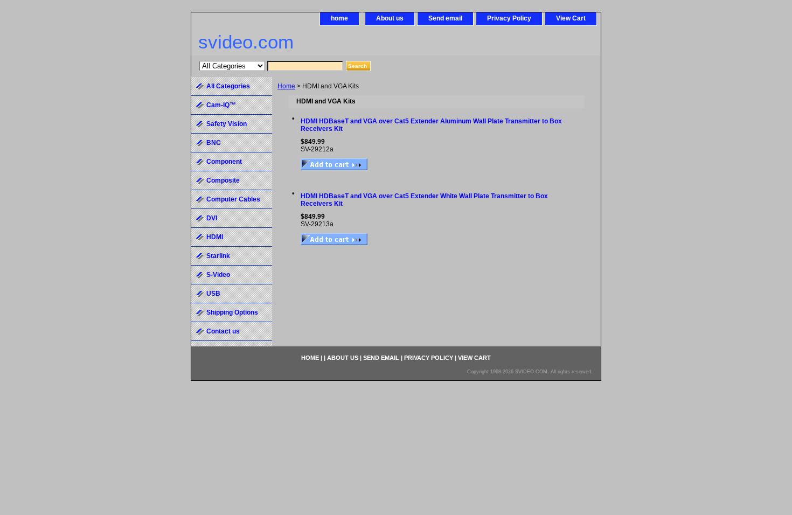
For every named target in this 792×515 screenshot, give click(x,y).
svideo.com (246, 41)
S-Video (218, 275)
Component (224, 161)
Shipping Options (232, 312)
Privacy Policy (509, 18)
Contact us (223, 331)
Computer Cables (233, 199)
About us (390, 18)
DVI (211, 218)
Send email (445, 18)
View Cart (571, 18)
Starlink (218, 256)
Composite (223, 180)
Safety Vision (226, 124)
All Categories (228, 86)
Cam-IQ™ (221, 105)
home (339, 18)
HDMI (214, 237)
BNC (213, 143)
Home (286, 86)
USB (213, 293)
